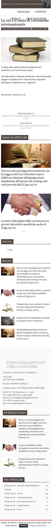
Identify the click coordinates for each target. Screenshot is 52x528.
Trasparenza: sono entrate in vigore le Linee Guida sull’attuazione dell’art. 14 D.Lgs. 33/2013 (33, 307)
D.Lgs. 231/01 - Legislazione (26, 505)
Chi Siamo (23, 12)
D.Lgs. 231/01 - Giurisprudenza (26, 497)
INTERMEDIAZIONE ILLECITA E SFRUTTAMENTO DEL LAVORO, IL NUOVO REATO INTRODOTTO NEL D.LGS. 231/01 (33, 334)
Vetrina (26, 489)
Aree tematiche (36, 19)
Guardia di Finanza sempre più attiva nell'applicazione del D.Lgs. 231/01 (26, 126)
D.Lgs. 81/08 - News (26, 509)
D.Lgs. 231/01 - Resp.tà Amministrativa (26, 485)
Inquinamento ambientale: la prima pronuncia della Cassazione (33, 319)
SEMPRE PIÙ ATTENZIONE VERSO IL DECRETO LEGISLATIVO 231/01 (26, 117)
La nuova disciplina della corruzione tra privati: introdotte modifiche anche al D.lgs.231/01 (25, 224)
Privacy (16, 19)
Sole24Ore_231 (19, 95)
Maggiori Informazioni (38, 525)
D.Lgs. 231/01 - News (26, 493)
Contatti (40, 12)
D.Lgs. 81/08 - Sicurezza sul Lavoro (26, 501)
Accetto (23, 525)
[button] (2, 26)
